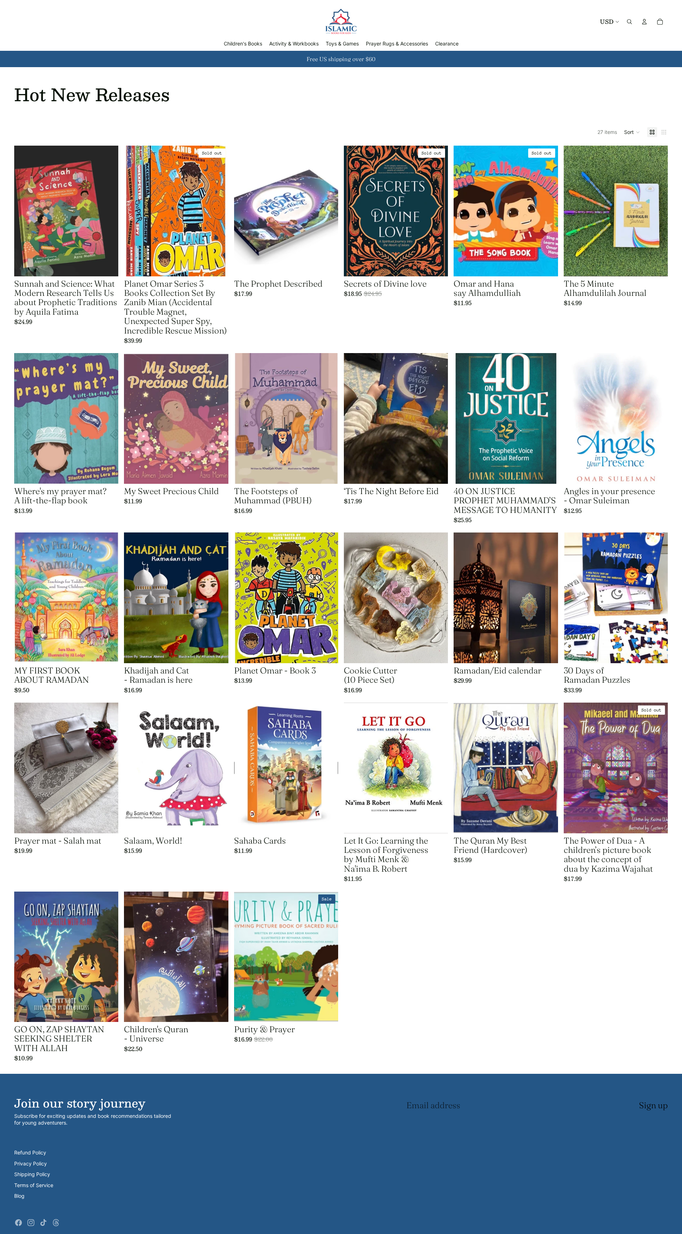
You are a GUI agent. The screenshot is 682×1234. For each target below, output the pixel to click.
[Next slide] (107, 211)
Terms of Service (33, 1185)
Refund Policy (30, 1152)
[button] (632, 132)
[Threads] (56, 1222)
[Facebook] (18, 1222)
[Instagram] (31, 1222)
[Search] (629, 21)
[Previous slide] (25, 211)
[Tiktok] (43, 1222)
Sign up (653, 1105)
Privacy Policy (30, 1163)
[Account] (644, 21)
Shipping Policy (32, 1174)
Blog (19, 1196)
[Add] (107, 265)
